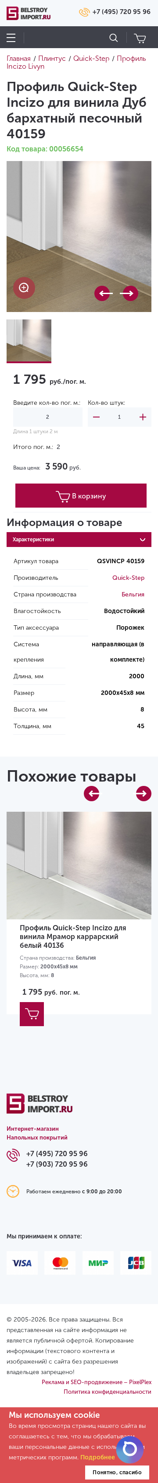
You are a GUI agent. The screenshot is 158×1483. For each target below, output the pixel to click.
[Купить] (32, 1014)
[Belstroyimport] (39, 1108)
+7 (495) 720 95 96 (122, 12)
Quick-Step (128, 578)
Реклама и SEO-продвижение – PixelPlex (96, 1382)
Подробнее (97, 1457)
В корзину (89, 496)
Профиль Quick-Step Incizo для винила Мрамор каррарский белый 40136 (73, 937)
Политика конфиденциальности (107, 1391)
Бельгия (133, 594)
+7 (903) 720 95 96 (57, 1164)
